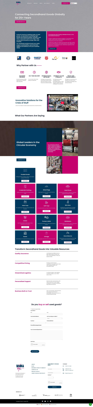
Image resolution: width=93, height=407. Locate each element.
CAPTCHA (33, 341)
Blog (33, 366)
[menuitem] (74, 3)
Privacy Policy (36, 371)
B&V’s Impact (47, 3)
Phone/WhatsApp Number (36, 325)
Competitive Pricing (22, 263)
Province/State (50, 320)
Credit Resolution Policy (38, 373)
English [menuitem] (73, 3)
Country (50, 374)
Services (35, 3)
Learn (53, 3)
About (41, 3)
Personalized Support (23, 281)
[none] (74, 3)
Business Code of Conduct (39, 367)
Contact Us (35, 369)
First (31, 312)
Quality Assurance (22, 254)
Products (29, 3)
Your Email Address (35, 316)
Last (47, 312)
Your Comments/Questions (36, 329)
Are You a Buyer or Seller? (52, 316)
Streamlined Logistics (23, 273)
